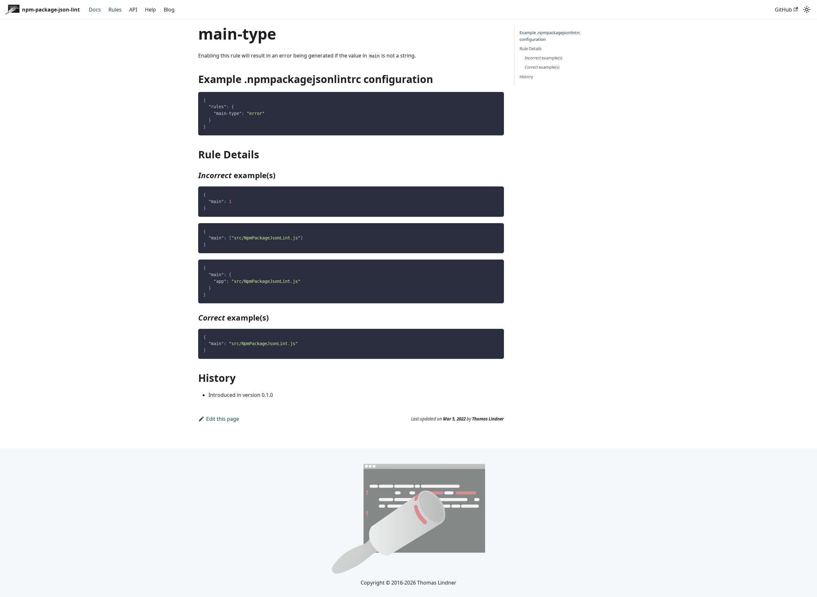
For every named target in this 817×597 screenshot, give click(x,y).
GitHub (783, 9)
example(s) (543, 58)
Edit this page (222, 418)
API (133, 9)
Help (150, 9)
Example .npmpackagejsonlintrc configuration (550, 36)
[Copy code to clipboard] (496, 99)
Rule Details (531, 48)
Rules (115, 9)
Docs (95, 9)
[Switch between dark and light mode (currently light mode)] (807, 9)
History (526, 76)
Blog (169, 9)
